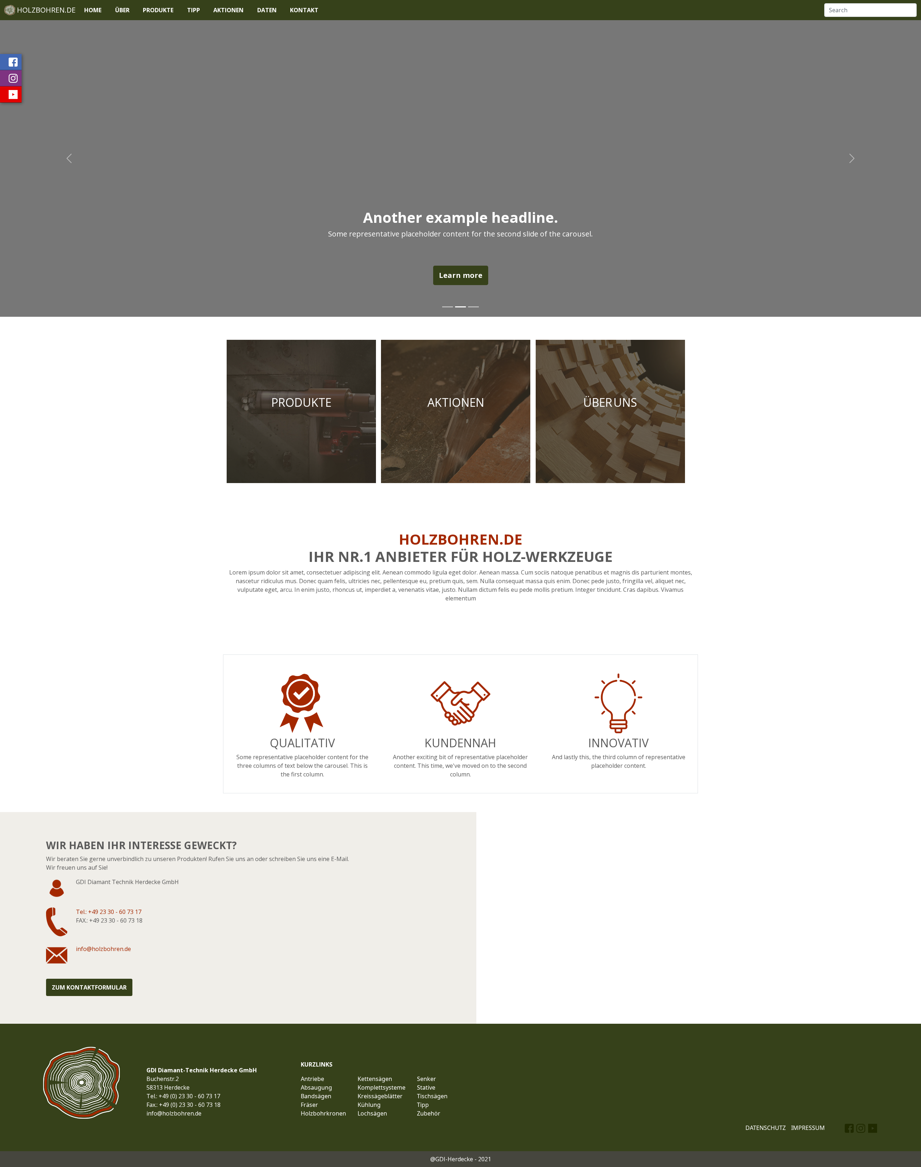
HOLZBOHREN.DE (45, 10)
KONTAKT (304, 10)
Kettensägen (375, 1079)
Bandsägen (316, 1096)
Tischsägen (432, 1096)
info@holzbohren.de (103, 949)
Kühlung (369, 1105)
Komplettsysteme (381, 1087)
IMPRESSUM (808, 1128)
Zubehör (428, 1113)
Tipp (423, 1105)
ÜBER (122, 10)
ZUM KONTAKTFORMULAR (89, 987)
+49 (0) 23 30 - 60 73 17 (189, 1096)
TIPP (193, 10)
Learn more (460, 275)
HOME (92, 10)
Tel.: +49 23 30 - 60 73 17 (108, 912)
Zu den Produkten (301, 411)
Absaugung (316, 1087)
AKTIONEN (228, 10)
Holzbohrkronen (323, 1113)
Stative (426, 1087)
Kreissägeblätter (380, 1096)
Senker (426, 1079)
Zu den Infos (610, 411)
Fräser (309, 1105)
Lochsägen (372, 1113)
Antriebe (312, 1079)
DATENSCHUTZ (765, 1128)
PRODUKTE (158, 10)
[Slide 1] (447, 307)
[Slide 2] (460, 307)
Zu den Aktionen (455, 411)
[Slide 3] (473, 307)
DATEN (267, 10)
